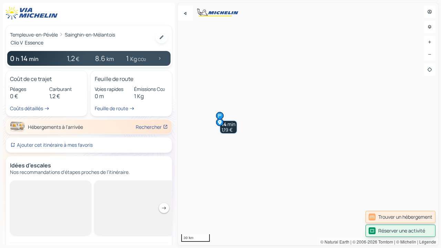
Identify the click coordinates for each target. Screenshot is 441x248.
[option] (35, 186)
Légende (427, 242)
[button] (228, 127)
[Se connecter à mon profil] (429, 12)
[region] (308, 124)
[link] (400, 217)
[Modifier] (161, 37)
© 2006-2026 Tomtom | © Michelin (384, 242)
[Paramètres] (429, 27)
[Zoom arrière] (429, 54)
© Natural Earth (334, 242)
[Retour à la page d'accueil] (33, 13)
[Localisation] (429, 69)
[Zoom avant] (429, 42)
